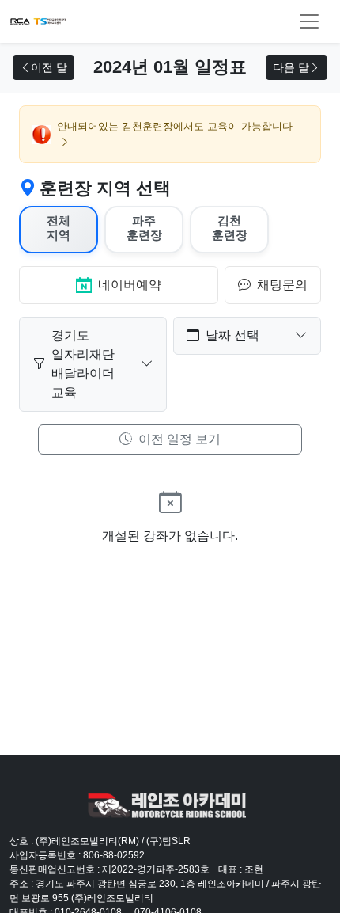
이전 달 (49, 67)
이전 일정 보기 (178, 439)
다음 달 (291, 67)
